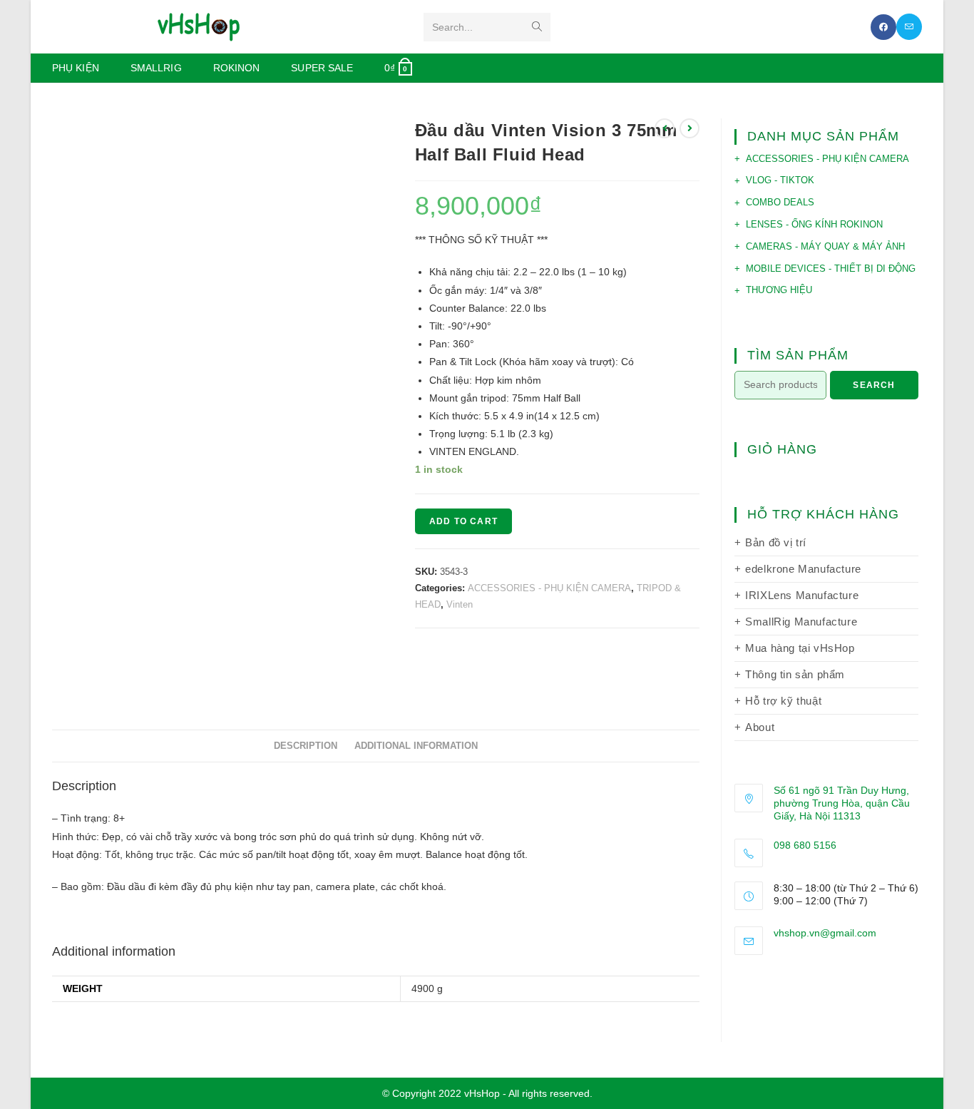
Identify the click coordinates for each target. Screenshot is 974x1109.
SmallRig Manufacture (801, 621)
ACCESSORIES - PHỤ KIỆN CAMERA (549, 588)
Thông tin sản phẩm (795, 674)
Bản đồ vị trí (775, 542)
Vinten (459, 604)
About (759, 727)
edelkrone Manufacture (803, 569)
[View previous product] (665, 128)
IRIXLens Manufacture (801, 595)
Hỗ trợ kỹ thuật (783, 701)
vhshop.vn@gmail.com (825, 933)
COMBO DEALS (780, 202)
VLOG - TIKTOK (780, 180)
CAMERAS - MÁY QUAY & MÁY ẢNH (825, 246)
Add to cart (463, 521)
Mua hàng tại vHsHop (799, 648)
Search (874, 385)
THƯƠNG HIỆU (779, 290)
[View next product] (689, 128)
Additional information (416, 746)
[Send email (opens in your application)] (909, 27)
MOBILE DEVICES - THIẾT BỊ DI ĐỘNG (831, 268)
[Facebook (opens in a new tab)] (883, 27)
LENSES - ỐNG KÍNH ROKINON (814, 224)
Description (305, 746)
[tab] (305, 746)
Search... (452, 27)
